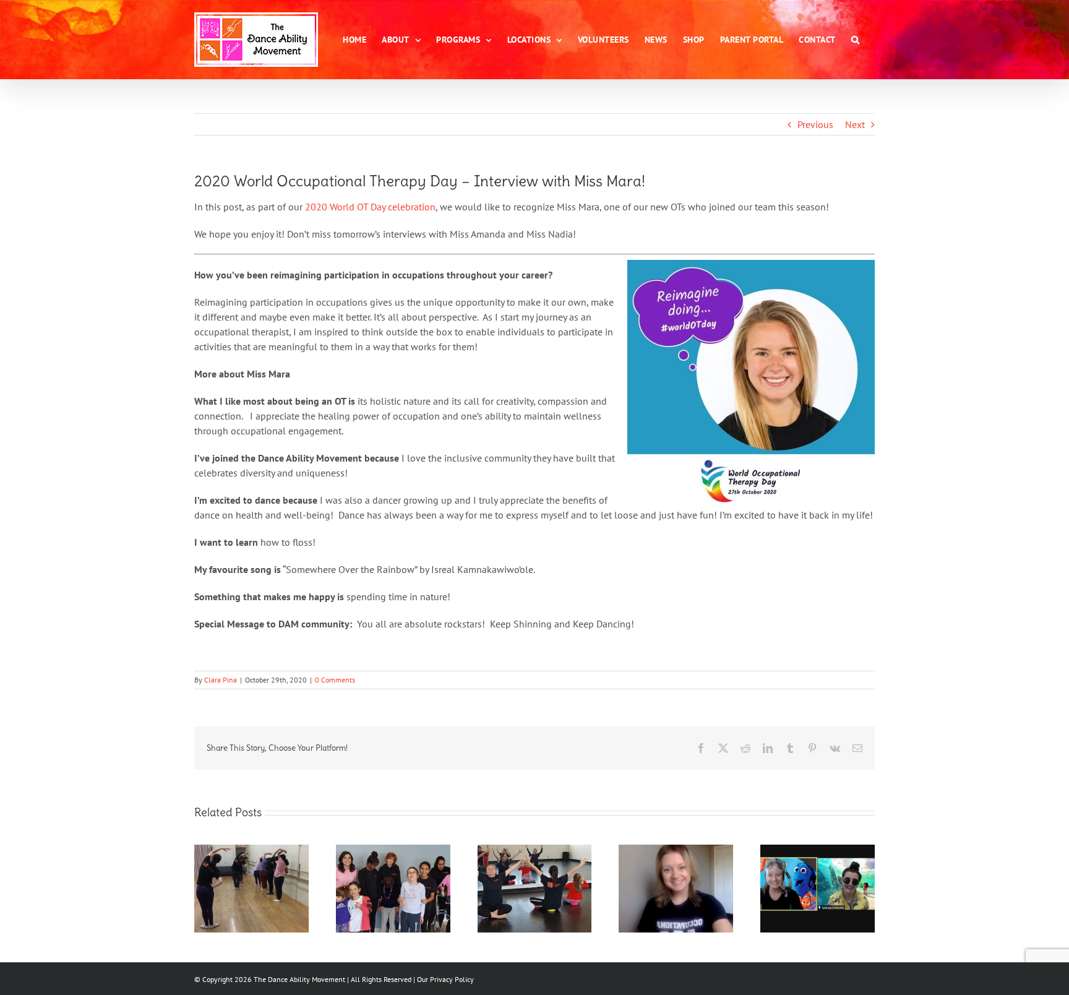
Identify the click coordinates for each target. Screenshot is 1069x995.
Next (855, 124)
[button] (855, 39)
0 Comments (335, 679)
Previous (815, 124)
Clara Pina (220, 679)
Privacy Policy (452, 979)
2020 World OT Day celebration (370, 206)
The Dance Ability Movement (298, 979)
